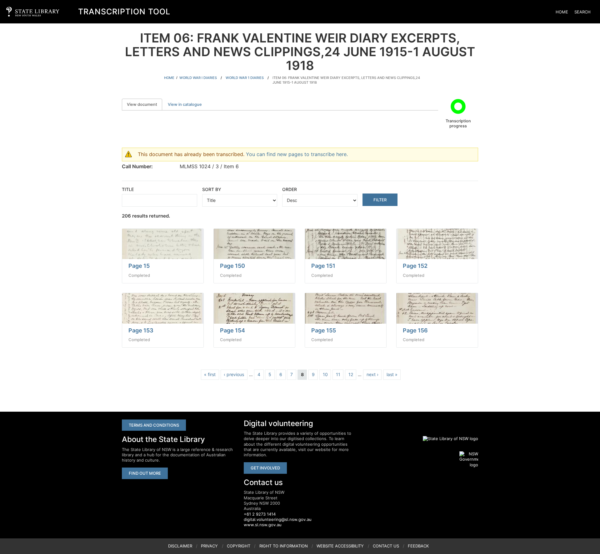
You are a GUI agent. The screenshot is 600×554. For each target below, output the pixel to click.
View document (144, 104)
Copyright (238, 545)
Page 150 (232, 265)
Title (128, 189)
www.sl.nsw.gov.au (263, 524)
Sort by (211, 189)
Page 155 (323, 330)
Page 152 (415, 265)
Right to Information (283, 545)
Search (582, 11)
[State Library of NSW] (447, 438)
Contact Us (386, 545)
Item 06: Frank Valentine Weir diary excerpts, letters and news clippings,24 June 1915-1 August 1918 (346, 80)
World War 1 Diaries (245, 78)
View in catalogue (185, 104)
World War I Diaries (198, 78)
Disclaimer (180, 545)
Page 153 (140, 330)
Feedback (418, 545)
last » (392, 374)
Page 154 (232, 330)
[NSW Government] (468, 459)
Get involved (265, 467)
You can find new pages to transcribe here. (297, 154)
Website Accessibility (340, 545)
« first (210, 374)
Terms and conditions (154, 425)
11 (338, 374)
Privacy (209, 545)
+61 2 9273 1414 (260, 514)
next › (372, 374)
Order (289, 189)
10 (325, 374)
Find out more (145, 473)
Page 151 (323, 265)
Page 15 (139, 265)
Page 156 (415, 330)
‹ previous (234, 374)
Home (562, 11)
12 (350, 374)
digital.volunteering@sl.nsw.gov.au (278, 519)
